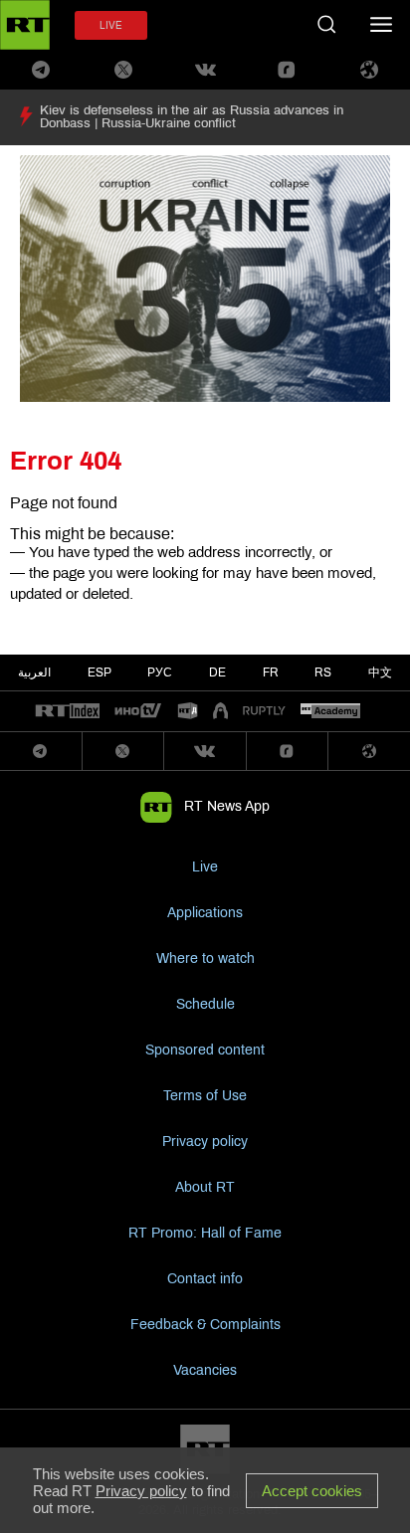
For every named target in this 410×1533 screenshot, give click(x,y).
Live (205, 867)
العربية (34, 672)
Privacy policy (205, 1141)
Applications (205, 912)
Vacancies (205, 1370)
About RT (205, 1187)
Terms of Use (205, 1095)
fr (271, 672)
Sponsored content (205, 1050)
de (217, 672)
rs (322, 672)
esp (99, 672)
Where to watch (205, 958)
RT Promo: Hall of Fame (205, 1233)
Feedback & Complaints (205, 1324)
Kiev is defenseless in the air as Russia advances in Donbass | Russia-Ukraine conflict (191, 116)
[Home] (25, 25)
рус (159, 672)
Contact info (205, 1278)
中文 (380, 672)
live (111, 25)
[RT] (68, 711)
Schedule (205, 1004)
